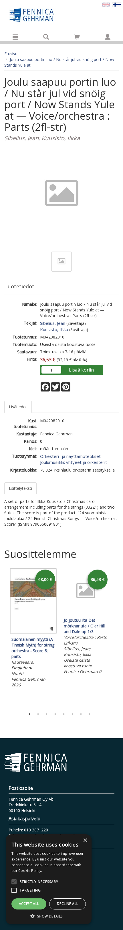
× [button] (85, 840)
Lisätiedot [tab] (18, 406)
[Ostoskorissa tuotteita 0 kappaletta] (77, 37)
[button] (48, 916)
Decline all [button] (67, 903)
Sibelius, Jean (52, 323)
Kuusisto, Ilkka (54, 329)
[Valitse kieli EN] (106, 4)
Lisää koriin (81, 370)
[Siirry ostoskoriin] (77, 36)
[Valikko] (15, 36)
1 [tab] (29, 714)
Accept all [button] (29, 903)
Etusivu (10, 53)
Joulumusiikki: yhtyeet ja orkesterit (73, 462)
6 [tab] (72, 714)
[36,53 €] (85, 613)
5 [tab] (64, 714)
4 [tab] (55, 714)
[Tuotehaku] (46, 36)
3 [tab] (46, 714)
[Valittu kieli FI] (117, 4)
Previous (3, 638)
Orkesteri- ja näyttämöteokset (70, 456)
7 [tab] (81, 714)
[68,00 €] (33, 632)
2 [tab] (38, 714)
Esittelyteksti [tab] (20, 488)
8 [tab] (89, 714)
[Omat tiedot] (107, 36)
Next (116, 638)
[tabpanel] (33, 628)
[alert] (49, 879)
